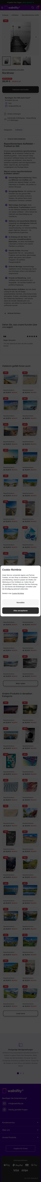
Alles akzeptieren (20, 610)
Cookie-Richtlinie (18, 593)
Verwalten (20, 602)
